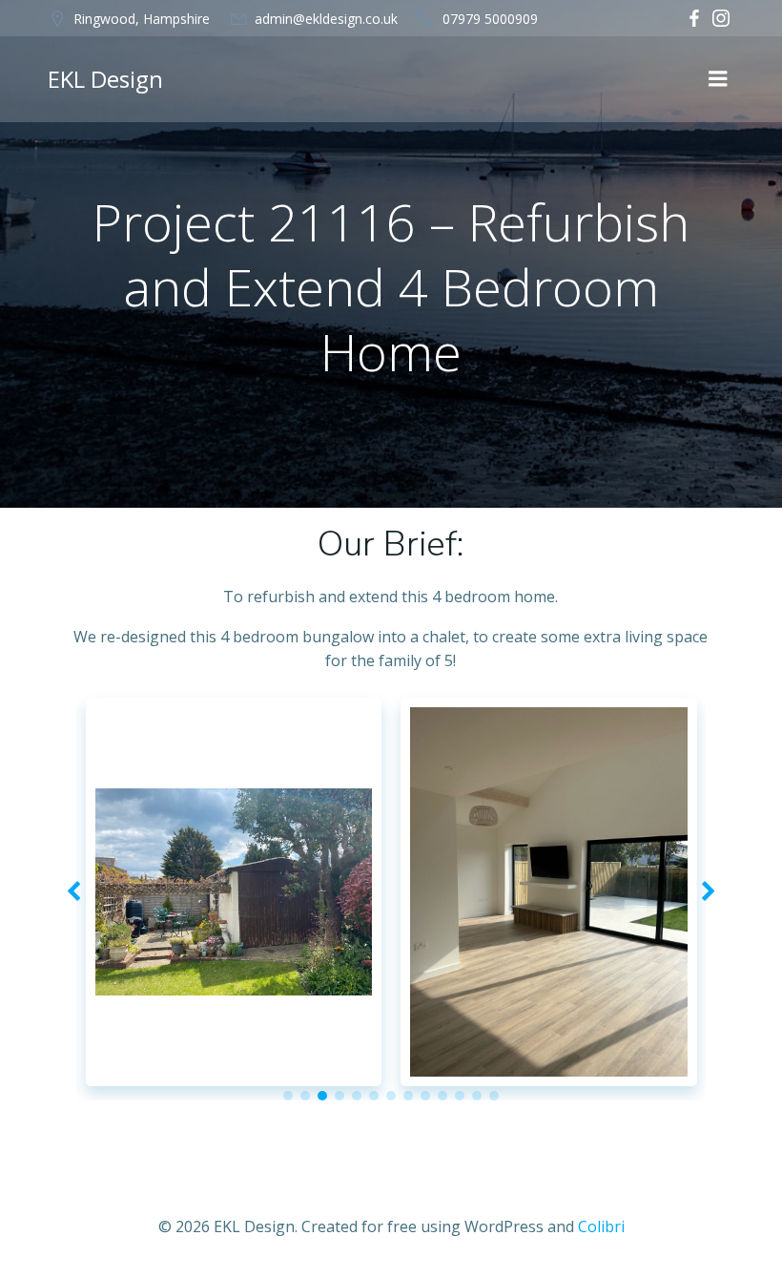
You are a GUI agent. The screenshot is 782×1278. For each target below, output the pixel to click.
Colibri (601, 1226)
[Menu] (718, 79)
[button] (288, 1095)
